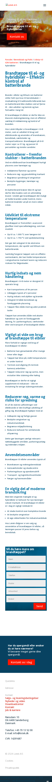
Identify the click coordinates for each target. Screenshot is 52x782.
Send (39, 606)
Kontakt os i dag (21, 662)
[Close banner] (48, 781)
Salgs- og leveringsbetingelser (22, 698)
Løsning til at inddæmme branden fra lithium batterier (24, 21)
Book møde (41, 780)
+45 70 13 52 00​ (24, 730)
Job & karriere (12, 710)
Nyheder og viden (15, 701)
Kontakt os (17, 36)
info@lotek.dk (21, 733)
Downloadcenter (14, 704)
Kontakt (9, 707)
